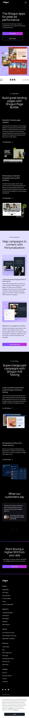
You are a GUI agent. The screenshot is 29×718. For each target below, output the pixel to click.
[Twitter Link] (5, 689)
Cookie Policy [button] (10, 708)
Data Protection (6, 694)
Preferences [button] (16, 709)
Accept (14, 714)
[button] (25, 2)
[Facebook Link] (2, 689)
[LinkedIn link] (8, 689)
